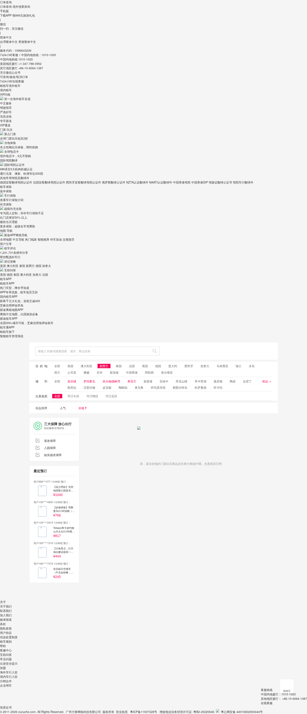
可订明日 (92, 396)
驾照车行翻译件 (243, 182)
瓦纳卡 (164, 381)
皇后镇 (71, 381)
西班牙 (188, 366)
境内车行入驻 (9, 676)
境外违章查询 (21, 6)
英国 (145, 366)
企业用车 (6, 685)
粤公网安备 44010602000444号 (242, 712)
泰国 (22, 266)
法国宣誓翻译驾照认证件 (49, 182)
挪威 (86, 372)
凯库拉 (71, 387)
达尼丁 (247, 381)
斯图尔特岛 (180, 387)
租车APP (5, 279)
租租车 (4, 85)
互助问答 (10, 270)
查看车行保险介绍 (11, 200)
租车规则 (6, 641)
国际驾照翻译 (9, 160)
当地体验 (10, 143)
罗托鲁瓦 (89, 381)
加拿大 (46, 266)
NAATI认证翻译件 (160, 182)
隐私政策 (6, 628)
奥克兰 (131, 381)
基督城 (147, 381)
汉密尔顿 (89, 387)
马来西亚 (222, 366)
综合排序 (41, 408)
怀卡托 (218, 387)
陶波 (233, 381)
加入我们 (6, 615)
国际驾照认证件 (14, 165)
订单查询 (6, 6)
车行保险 (10, 195)
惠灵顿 (218, 381)
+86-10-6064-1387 (30, 68)
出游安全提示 (9, 663)
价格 (82, 408)
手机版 (4, 11)
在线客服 (267, 703)
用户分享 (6, 244)
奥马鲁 (139, 387)
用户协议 (6, 633)
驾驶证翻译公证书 (220, 182)
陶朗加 (123, 387)
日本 (100, 372)
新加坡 (114, 372)
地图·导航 (6, 230)
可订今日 (73, 396)
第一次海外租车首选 (17, 99)
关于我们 (6, 606)
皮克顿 (107, 387)
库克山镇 (181, 381)
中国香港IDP (199, 182)
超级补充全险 (13, 208)
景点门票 (10, 134)
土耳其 (71, 372)
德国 (38, 266)
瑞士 (238, 366)
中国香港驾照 (181, 182)
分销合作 (6, 681)
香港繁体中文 (27, 42)
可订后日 (111, 396)
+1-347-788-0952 (30, 64)
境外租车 (14, 85)
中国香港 (132, 372)
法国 (45, 274)
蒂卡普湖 (200, 381)
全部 (57, 366)
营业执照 (122, 712)
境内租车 (6, 90)
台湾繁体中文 (9, 42)
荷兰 (57, 372)
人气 (63, 408)
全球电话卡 (11, 151)
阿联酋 (149, 372)
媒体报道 (6, 619)
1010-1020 (25, 59)
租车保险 (6, 187)
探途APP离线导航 (15, 235)
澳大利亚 (12, 266)
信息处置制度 (9, 637)
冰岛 (252, 366)
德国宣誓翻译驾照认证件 (16, 182)
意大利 (172, 366)
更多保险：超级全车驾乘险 (17, 226)
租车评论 (10, 248)
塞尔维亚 (167, 372)
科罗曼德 (200, 387)
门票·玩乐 (6, 129)
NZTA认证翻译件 (137, 182)
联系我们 (6, 611)
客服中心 (6, 650)
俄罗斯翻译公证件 (113, 182)
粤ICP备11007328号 (143, 712)
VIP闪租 (5, 94)
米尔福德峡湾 (111, 381)
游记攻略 (10, 261)
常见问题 (6, 659)
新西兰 (30, 266)
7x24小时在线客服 (12, 81)
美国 (3, 266)
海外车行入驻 (9, 672)
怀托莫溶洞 (158, 387)
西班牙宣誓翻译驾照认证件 (83, 182)
